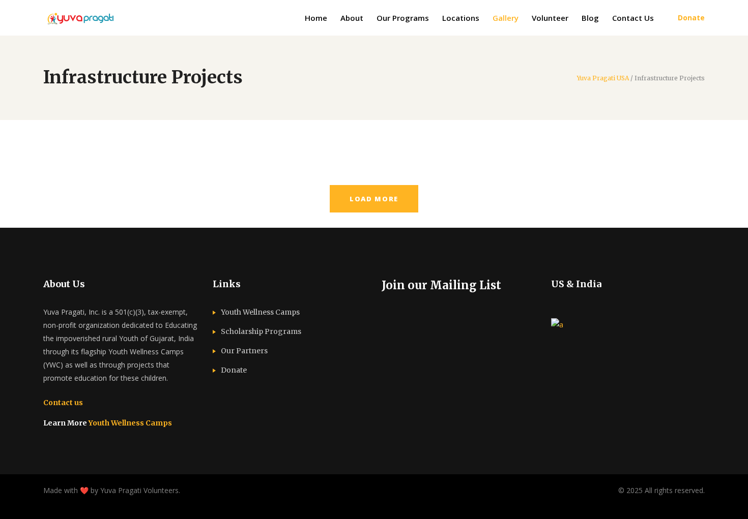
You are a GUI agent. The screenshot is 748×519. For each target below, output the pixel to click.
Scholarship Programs (261, 331)
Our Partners (244, 350)
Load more (374, 198)
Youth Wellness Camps (130, 423)
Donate (234, 370)
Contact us (63, 402)
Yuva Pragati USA (603, 78)
